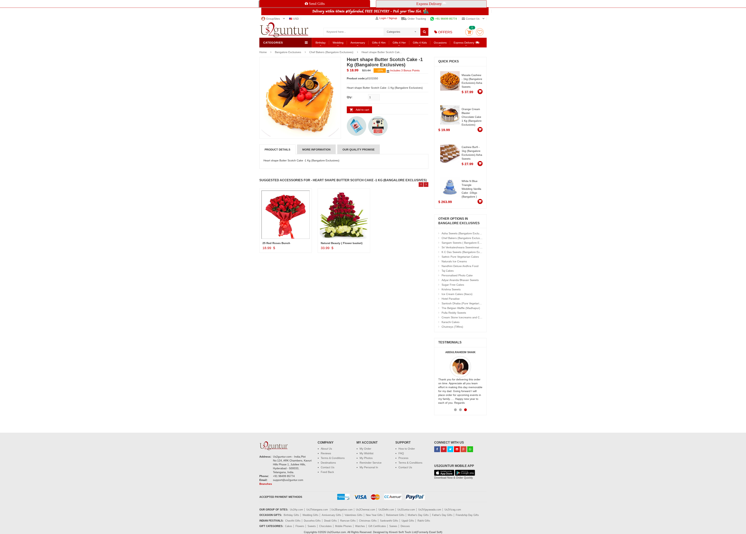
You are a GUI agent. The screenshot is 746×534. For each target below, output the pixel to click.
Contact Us (327, 467)
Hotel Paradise (451, 298)
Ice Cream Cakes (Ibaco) (457, 294)
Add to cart (362, 109)
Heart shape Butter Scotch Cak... (382, 52)
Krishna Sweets (451, 289)
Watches (360, 526)
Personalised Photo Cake (457, 275)
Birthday (320, 42)
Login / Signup (388, 18)
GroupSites (273, 18)
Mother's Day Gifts (418, 515)
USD (296, 18)
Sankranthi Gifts (389, 520)
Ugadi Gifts (408, 520)
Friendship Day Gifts (467, 515)
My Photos (366, 458)
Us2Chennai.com (365, 509)
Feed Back (327, 472)
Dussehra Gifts (312, 520)
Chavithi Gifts (293, 520)
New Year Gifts (374, 515)
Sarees (393, 526)
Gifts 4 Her (399, 42)
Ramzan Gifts (348, 520)
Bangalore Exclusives (288, 52)
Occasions (440, 42)
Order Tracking (417, 18)
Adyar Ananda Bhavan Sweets (460, 280)
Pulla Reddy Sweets (454, 312)
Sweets (312, 526)
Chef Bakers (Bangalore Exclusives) (331, 52)
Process (403, 458)
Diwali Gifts (330, 520)
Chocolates (325, 526)
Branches (265, 483)
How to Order (406, 448)
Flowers (299, 526)
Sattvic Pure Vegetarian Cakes (460, 256)
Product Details (277, 149)
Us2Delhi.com (386, 509)
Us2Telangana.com (317, 509)
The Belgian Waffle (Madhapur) (461, 308)
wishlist (480, 32)
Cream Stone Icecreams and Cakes (463, 317)
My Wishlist (366, 453)
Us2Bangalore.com (342, 509)
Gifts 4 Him (379, 42)
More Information (316, 149)
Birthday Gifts (291, 515)
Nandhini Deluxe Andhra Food (460, 266)
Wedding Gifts (310, 515)
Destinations (328, 462)
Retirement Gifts (395, 515)
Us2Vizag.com (452, 509)
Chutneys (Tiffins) (452, 326)
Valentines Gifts (354, 515)
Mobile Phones (343, 526)
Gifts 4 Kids (420, 42)
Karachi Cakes (450, 322)
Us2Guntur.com (406, 509)
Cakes (288, 526)
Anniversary (357, 42)
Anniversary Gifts (331, 515)
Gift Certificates (377, 526)
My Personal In (369, 467)
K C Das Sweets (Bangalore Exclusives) (466, 252)
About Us (326, 448)
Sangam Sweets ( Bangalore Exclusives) (466, 242)
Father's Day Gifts (442, 515)
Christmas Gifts (368, 520)
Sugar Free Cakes (453, 284)
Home (263, 52)
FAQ (401, 453)
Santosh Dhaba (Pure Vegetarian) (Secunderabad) (473, 303)
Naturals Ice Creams (454, 261)
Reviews (326, 453)
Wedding (338, 42)
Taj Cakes (448, 270)
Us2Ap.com (296, 509)
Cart (469, 32)
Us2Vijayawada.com (429, 509)
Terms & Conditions (333, 458)
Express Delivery (464, 42)
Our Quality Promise (358, 149)
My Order (365, 448)
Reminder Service (371, 462)
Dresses (405, 526)
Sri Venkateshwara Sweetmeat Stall (463, 247)
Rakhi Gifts (423, 520)
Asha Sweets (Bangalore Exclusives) (464, 233)
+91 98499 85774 (446, 18)
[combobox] (402, 30)
